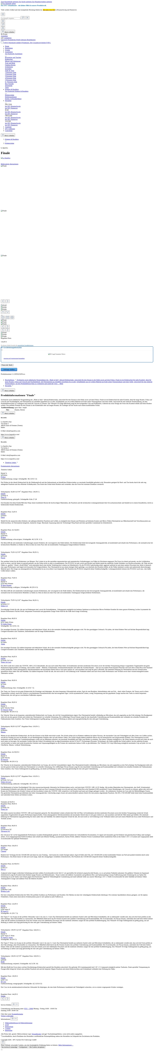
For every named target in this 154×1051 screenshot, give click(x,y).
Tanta (3, 686)
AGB (7, 1025)
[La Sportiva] (77, 158)
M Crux (3, 982)
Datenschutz (9, 1027)
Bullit (3, 962)
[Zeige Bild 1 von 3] (2, 304)
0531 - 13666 (28, 1009)
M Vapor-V (4, 911)
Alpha (3, 644)
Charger (3, 851)
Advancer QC (5, 831)
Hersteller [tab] (8, 386)
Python (3, 477)
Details (3, 494)
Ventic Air (4, 809)
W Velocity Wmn (6, 710)
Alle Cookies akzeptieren (37, 1047)
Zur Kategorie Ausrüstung (13, 54)
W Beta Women (6, 585)
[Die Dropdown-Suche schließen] (27, 17)
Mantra (3, 732)
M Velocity (4, 759)
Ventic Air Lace (6, 662)
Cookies (7, 1028)
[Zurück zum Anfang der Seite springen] (3, 1042)
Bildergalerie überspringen (9, 164)
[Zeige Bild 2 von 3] (4, 304)
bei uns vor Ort (49, 10)
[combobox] (10, 18)
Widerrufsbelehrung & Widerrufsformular (18, 1023)
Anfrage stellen (9, 369)
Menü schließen (9, 32)
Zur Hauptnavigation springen (42, 2)
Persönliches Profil (14, 40)
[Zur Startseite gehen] (8, 3)
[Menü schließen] (6, 56)
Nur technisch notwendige (9, 1047)
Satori (3, 517)
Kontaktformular (17, 1014)
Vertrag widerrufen (7, 1016)
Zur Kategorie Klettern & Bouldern (16, 91)
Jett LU (3, 869)
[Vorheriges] (3, 301)
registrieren (8, 38)
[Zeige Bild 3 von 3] (6, 304)
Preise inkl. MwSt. (7, 365)
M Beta (3, 537)
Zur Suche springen (25, 2)
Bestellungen (31, 40)
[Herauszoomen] (3, 317)
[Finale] (4, 166)
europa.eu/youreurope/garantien (14, 358)
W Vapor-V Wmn (7, 937)
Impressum (8, 1030)
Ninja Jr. (3, 497)
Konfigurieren (23, 1047)
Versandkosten (36, 1034)
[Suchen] (23, 17)
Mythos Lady (5, 891)
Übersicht (4, 40)
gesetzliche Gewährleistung (25, 345)
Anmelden (4, 36)
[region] (77, 251)
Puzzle (3, 558)
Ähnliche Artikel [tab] (10, 462)
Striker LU (4, 606)
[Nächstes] (7, 301)
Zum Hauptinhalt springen (10, 2)
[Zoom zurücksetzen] (7, 317)
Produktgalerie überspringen (10, 466)
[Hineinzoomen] (12, 317)
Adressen (23, 40)
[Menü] (3, 14)
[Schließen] (2, 315)
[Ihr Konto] (3, 28)
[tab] (78, 382)
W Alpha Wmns (6, 624)
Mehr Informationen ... (65, 1045)
